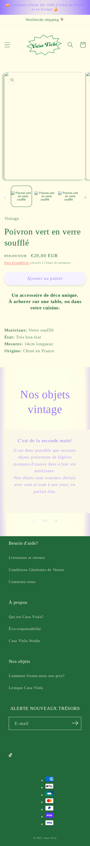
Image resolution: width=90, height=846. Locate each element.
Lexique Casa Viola (26, 688)
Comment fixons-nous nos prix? (37, 676)
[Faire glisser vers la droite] (85, 197)
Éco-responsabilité (25, 629)
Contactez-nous (22, 582)
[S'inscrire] (75, 723)
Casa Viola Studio (24, 641)
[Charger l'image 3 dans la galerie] (68, 196)
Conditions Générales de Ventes (36, 570)
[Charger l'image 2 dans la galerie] (45, 196)
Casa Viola (50, 838)
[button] (7, 45)
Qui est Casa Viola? (26, 617)
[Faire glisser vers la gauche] (5, 197)
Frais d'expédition (16, 262)
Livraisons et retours (27, 557)
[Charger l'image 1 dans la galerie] (21, 196)
